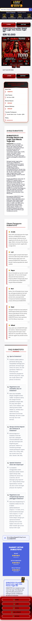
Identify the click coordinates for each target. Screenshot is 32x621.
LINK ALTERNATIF (17, 611)
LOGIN (9, 24)
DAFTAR (23, 24)
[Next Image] (29, 51)
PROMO (17, 599)
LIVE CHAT (17, 616)
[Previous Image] (3, 51)
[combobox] (14, 9)
